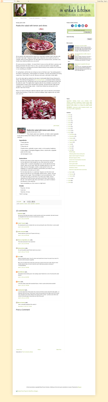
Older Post (58, 349)
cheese (69, 102)
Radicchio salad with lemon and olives (78, 169)
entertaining (70, 103)
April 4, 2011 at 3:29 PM (23, 277)
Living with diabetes (34, 18)
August (71, 142)
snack (87, 107)
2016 (69, 122)
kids (91, 103)
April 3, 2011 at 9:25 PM (23, 227)
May (70, 148)
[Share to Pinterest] (34, 201)
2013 (69, 128)
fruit (84, 103)
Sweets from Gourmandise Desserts (77, 159)
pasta (81, 105)
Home (16, 18)
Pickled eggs (72, 151)
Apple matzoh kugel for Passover (76, 155)
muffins (75, 105)
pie (84, 105)
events (75, 103)
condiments (79, 102)
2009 (69, 180)
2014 (69, 126)
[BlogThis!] (29, 201)
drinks (87, 102)
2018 (69, 118)
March (70, 172)
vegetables (32, 203)
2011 (69, 132)
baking (74, 101)
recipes (25, 203)
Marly (19, 281)
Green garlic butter (73, 163)
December (71, 134)
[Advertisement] (79, 84)
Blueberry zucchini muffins (81, 45)
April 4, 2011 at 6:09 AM (23, 243)
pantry (79, 105)
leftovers (69, 105)
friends (81, 103)
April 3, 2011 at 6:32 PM (23, 218)
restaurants (75, 107)
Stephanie (20, 213)
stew (68, 108)
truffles (73, 108)
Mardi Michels (21, 272)
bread (78, 101)
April (70, 150)
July (70, 144)
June (70, 146)
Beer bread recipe (73, 161)
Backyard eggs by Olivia (74, 157)
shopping (83, 107)
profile (90, 105)
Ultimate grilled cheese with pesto (77, 153)
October (71, 138)
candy (82, 100)
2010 (69, 178)
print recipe (56, 125)
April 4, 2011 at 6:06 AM (23, 235)
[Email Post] (24, 201)
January (71, 176)
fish (78, 103)
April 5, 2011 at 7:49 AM (23, 285)
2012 (69, 130)
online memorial (21, 231)
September (72, 140)
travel (70, 108)
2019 (69, 116)
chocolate (73, 102)
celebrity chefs (88, 101)
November (71, 136)
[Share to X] (31, 201)
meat (72, 105)
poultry (87, 105)
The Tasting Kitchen (40, 79)
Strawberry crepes (73, 167)
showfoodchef (21, 290)
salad (29, 203)
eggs (91, 102)
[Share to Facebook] (32, 201)
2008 (69, 182)
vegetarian (37, 203)
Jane (19, 256)
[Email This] (28, 201)
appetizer (22, 203)
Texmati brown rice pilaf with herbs (77, 165)
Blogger (79, 387)
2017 (69, 120)
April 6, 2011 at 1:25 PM (23, 298)
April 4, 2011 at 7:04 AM (23, 252)
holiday (88, 103)
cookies (84, 102)
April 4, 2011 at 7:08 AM (23, 267)
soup (91, 107)
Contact (44, 18)
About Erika (23, 18)
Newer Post (19, 349)
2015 (69, 124)
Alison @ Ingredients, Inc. (24, 240)
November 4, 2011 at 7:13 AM (25, 306)
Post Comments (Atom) (27, 352)
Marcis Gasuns (21, 302)
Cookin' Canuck (21, 223)
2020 (69, 114)
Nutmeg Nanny (21, 248)
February (71, 174)
